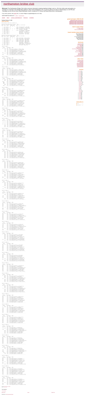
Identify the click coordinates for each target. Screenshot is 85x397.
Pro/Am (81, 52)
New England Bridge (80, 63)
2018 (80, 78)
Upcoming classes (79, 55)
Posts (78, 103)
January (80, 91)
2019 (80, 77)
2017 (80, 79)
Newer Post (3, 392)
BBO (80, 45)
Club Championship (79, 47)
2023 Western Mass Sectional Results (76, 23)
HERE (15, 13)
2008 (80, 98)
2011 (80, 95)
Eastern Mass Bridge (80, 65)
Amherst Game (80, 44)
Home (28, 392)
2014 (80, 92)
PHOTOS (26, 17)
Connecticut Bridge (80, 66)
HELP (8, 17)
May (79, 88)
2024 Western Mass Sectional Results (76, 22)
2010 (80, 96)
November (80, 82)
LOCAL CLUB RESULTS (16, 17)
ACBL (16, 15)
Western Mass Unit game (78, 56)
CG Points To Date (80, 60)
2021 (80, 75)
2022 (80, 74)
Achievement (80, 43)
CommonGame (21, 15)
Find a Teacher (81, 28)
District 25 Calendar (80, 61)
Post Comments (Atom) (9, 394)
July (79, 86)
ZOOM (3, 17)
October (80, 83)
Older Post (53, 392)
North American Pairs (78, 51)
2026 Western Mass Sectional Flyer (76, 20)
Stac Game (80, 53)
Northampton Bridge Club (18, 3)
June (80, 87)
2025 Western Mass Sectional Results (76, 21)
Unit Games (80, 54)
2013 (80, 93)
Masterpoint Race (78, 50)
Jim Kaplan (80, 49)
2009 (80, 97)
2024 (80, 72)
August (80, 85)
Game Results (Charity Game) (77, 48)
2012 (80, 94)
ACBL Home (81, 62)
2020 (80, 76)
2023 (80, 73)
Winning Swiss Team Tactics (79, 29)
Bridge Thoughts (79, 46)
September (80, 84)
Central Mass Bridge (80, 64)
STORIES (31, 17)
